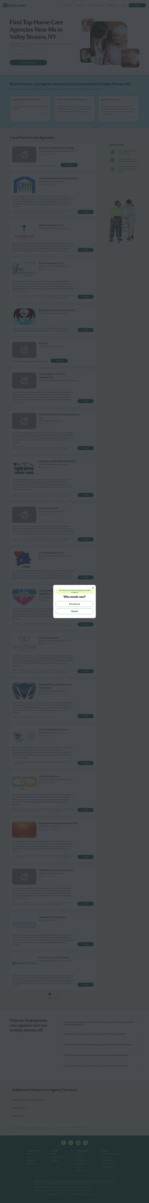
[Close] (93, 587)
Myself (74, 611)
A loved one (74, 604)
